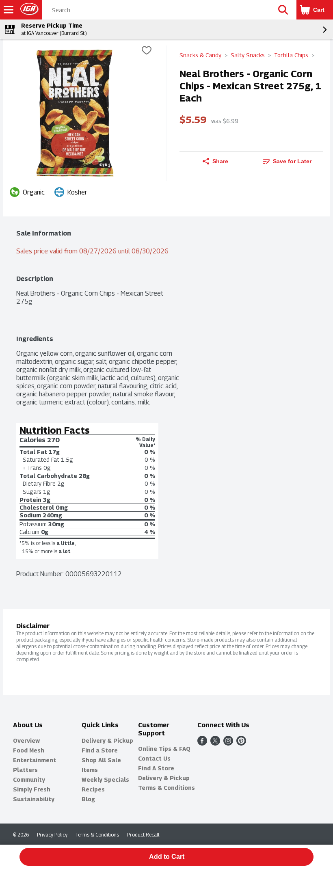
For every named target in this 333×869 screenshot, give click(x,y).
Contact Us (154, 758)
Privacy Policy (52, 835)
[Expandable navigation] (8, 9)
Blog (88, 799)
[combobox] (156, 10)
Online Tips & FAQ (164, 748)
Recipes (93, 789)
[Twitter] (215, 743)
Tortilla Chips (291, 55)
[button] (283, 9)
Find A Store (156, 768)
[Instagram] (228, 743)
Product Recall (143, 835)
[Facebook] (202, 743)
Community (29, 779)
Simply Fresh (31, 789)
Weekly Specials (105, 779)
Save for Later (292, 161)
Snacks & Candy (200, 55)
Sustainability (33, 799)
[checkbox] (146, 51)
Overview (26, 740)
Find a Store (100, 750)
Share (220, 161)
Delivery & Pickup (107, 740)
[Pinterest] (241, 743)
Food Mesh (28, 750)
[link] (287, 161)
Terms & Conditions (166, 787)
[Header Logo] (28, 10)
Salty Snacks (248, 55)
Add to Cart (166, 856)
